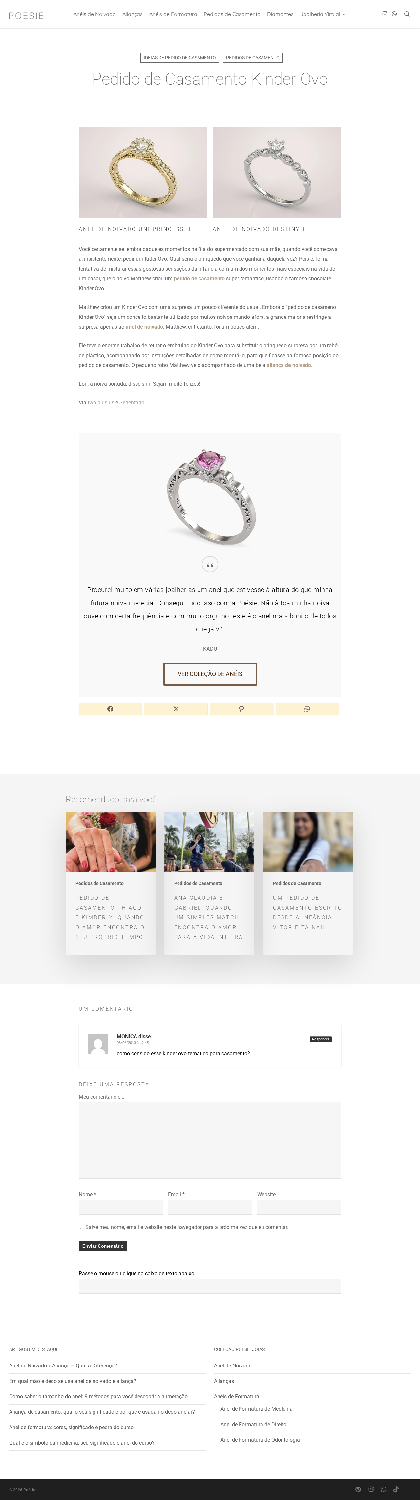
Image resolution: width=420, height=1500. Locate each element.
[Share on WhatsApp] (307, 709)
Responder (320, 1039)
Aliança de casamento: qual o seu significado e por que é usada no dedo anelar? (102, 1412)
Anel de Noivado (233, 1366)
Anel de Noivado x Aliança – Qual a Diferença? (63, 1366)
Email (176, 1194)
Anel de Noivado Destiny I (259, 229)
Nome (87, 1194)
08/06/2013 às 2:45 (133, 1043)
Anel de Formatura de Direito (253, 1424)
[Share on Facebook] (110, 709)
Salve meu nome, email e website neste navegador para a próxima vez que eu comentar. (186, 1227)
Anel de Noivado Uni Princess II (135, 229)
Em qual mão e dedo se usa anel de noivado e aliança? (72, 1381)
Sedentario (131, 403)
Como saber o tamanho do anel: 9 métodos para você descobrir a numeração (98, 1396)
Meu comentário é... (101, 1097)
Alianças (224, 1381)
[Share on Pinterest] (241, 709)
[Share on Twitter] (175, 709)
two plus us (101, 403)
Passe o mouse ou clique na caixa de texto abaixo (136, 1273)
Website (266, 1194)
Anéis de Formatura (236, 1396)
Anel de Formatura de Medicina (256, 1409)
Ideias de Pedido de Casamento (180, 57)
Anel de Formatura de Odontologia (260, 1440)
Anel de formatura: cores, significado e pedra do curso (71, 1427)
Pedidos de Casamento (253, 57)
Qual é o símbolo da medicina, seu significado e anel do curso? (82, 1443)
